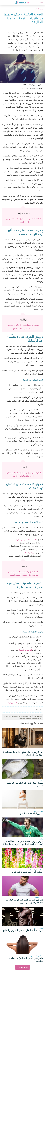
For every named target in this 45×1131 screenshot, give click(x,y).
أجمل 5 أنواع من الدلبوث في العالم (27, 872)
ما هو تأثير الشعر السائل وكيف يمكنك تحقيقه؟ (26, 959)
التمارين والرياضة (38, 811)
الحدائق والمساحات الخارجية (35, 869)
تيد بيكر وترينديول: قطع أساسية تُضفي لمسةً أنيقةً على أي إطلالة (23, 753)
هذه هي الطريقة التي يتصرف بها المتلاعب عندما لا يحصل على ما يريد (24, 901)
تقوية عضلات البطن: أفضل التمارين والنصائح (23, 930)
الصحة (41, 750)
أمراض (41, 839)
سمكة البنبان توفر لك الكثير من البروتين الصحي (25, 784)
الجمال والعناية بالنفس (37, 956)
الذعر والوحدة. (11, 702)
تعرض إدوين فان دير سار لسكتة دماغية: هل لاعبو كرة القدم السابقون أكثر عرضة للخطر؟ (23, 842)
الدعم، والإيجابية (25, 650)
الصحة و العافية (39, 9)
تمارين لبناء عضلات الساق (31, 813)
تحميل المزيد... (22, 967)
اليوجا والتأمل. (29, 552)
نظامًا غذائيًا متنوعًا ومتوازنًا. (26, 539)
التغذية (41, 780)
